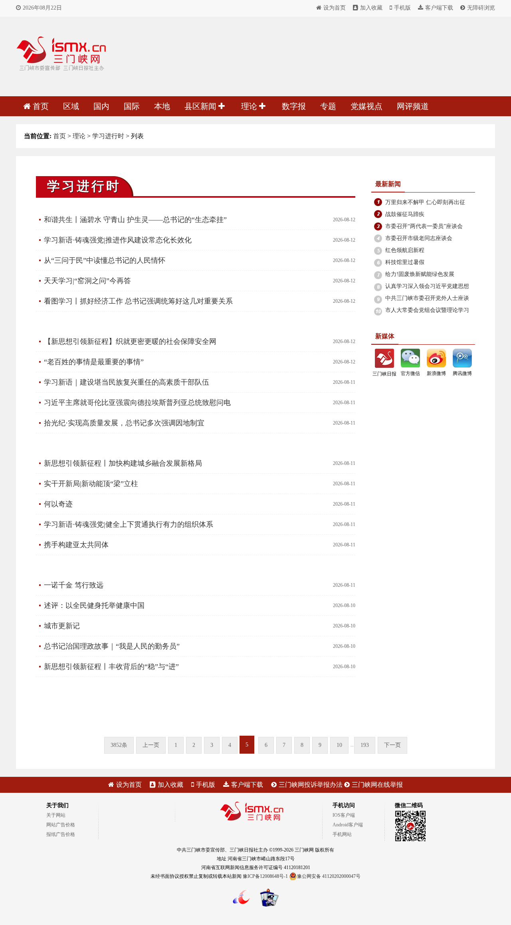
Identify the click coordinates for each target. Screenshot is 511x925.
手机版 (402, 8)
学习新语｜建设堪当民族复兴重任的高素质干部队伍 (126, 382)
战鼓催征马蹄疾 (404, 214)
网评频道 (413, 106)
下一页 (392, 745)
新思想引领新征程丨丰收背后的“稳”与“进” (111, 667)
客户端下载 (439, 8)
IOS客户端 (344, 815)
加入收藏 (371, 8)
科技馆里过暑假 (404, 262)
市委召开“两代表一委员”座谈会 (424, 226)
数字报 (294, 106)
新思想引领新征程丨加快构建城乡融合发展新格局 (123, 463)
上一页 (151, 745)
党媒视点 (366, 106)
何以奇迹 (58, 504)
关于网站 (55, 815)
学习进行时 (108, 136)
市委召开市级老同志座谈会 (418, 238)
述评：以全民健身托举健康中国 (94, 605)
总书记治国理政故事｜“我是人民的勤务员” (112, 646)
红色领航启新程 (404, 250)
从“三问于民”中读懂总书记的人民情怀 (104, 260)
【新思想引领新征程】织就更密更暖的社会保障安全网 (130, 341)
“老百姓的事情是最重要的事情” (94, 362)
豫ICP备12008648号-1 (265, 876)
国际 (132, 106)
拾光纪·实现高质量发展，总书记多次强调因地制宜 (124, 423)
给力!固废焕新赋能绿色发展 (419, 274)
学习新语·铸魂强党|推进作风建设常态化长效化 (118, 240)
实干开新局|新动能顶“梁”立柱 (91, 484)
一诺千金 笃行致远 (73, 585)
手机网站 (342, 834)
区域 (71, 106)
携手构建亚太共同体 (76, 545)
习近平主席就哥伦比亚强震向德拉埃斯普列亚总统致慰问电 (137, 403)
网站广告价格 (60, 825)
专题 (328, 106)
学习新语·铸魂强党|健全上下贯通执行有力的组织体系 (128, 524)
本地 (162, 106)
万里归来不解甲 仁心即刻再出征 (425, 202)
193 (364, 745)
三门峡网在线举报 (377, 784)
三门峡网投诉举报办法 (311, 784)
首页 (41, 106)
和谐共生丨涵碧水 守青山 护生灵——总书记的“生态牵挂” (135, 220)
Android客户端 (348, 825)
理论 (250, 106)
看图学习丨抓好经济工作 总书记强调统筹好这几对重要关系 (138, 301)
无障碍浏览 (481, 8)
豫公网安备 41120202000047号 (328, 876)
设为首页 (334, 8)
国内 (101, 106)
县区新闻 (201, 106)
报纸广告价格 (60, 834)
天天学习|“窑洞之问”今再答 (87, 281)
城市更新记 (62, 626)
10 (339, 745)
